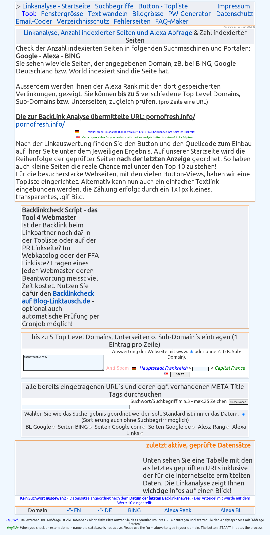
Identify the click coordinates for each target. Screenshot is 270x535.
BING (134, 510)
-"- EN (74, 510)
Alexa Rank (178, 510)
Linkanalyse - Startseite (56, 6)
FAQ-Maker (172, 21)
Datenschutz (234, 13)
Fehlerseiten (132, 21)
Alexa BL (231, 510)
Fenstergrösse (62, 13)
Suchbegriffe (114, 6)
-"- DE (105, 510)
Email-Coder (34, 21)
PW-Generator (189, 13)
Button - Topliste (163, 6)
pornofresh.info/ (40, 124)
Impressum (233, 6)
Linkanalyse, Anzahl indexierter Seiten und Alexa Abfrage (107, 32)
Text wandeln (108, 13)
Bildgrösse (148, 13)
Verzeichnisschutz (83, 21)
